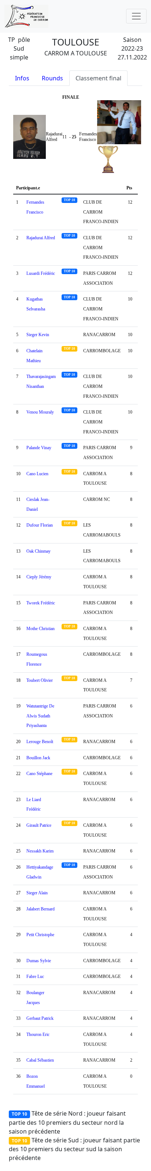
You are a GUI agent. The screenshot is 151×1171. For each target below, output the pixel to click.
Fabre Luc (35, 976)
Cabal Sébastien (40, 1060)
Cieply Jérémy (38, 576)
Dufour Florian (39, 525)
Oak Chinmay (38, 551)
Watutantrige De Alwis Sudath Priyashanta (40, 715)
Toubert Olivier (39, 680)
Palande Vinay (38, 447)
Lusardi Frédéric (40, 273)
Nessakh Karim (40, 851)
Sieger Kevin (37, 334)
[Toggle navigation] (136, 16)
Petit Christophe (40, 934)
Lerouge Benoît (39, 741)
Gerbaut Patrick (40, 1018)
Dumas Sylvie (38, 960)
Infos (22, 78)
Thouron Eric (37, 1034)
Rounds (52, 78)
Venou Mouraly (40, 412)
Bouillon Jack (38, 757)
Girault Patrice (38, 825)
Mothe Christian (40, 628)
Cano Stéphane (39, 773)
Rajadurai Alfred (40, 237)
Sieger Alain (37, 892)
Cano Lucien (37, 473)
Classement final (98, 78)
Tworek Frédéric (40, 602)
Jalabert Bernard (40, 909)
